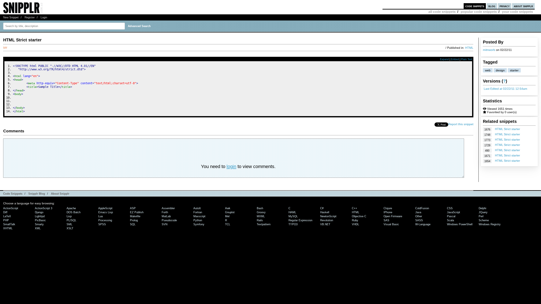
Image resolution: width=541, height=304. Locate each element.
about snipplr (523, 6)
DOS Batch (74, 212)
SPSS (102, 224)
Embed (455, 59)
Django (39, 212)
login (231, 166)
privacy (505, 6)
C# (322, 208)
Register (30, 17)
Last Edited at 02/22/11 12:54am (505, 88)
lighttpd (40, 216)
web (487, 70)
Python (197, 220)
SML (69, 224)
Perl (481, 216)
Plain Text (466, 59)
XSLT (70, 228)
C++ (354, 208)
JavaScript (453, 212)
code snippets (474, 6)
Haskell (324, 212)
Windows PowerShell (460, 224)
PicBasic (40, 220)
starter (514, 70)
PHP (6, 220)
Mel (227, 216)
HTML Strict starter (507, 129)
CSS (450, 208)
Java (418, 212)
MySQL (293, 216)
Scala (450, 220)
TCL (227, 224)
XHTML (7, 228)
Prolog (134, 220)
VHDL (355, 224)
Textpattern (263, 224)
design (500, 70)
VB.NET (325, 224)
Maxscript (199, 216)
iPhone (388, 212)
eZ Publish (136, 212)
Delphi (482, 208)
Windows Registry (490, 224)
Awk (227, 208)
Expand (444, 59)
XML (38, 228)
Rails (260, 220)
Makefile (135, 216)
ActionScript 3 (43, 208)
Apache (71, 208)
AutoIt (197, 208)
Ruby (355, 220)
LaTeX (7, 216)
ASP (133, 208)
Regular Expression (300, 220)
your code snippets (517, 12)
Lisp (69, 216)
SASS (419, 220)
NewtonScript (328, 216)
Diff (5, 212)
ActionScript (10, 208)
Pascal (451, 216)
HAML (292, 212)
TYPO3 (293, 224)
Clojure (388, 208)
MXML (261, 216)
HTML (469, 47)
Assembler (168, 208)
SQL (132, 224)
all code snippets (442, 12)
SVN (164, 224)
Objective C (359, 216)
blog (491, 6)
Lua (100, 216)
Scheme (484, 220)
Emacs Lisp (105, 212)
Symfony (198, 224)
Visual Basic (391, 224)
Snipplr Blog (36, 193)
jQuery (483, 212)
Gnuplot (230, 212)
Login (44, 17)
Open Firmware (393, 216)
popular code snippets (479, 12)
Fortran (197, 212)
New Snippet (11, 17)
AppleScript (105, 208)
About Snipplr (60, 193)
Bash (260, 208)
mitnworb (489, 50)
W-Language (422, 224)
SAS (386, 220)
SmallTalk (9, 224)
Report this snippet (460, 124)
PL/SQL (71, 220)
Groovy (261, 212)
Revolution (326, 220)
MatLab (166, 216)
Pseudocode (169, 220)
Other (418, 216)
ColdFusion (422, 208)
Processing (105, 220)
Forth (165, 212)
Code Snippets (12, 193)
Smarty (39, 224)
